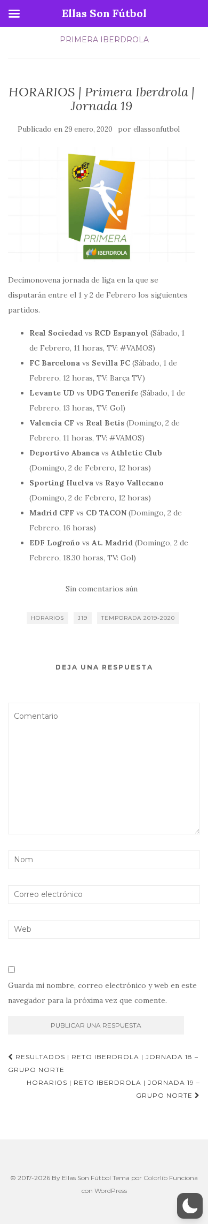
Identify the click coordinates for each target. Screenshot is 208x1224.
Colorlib (155, 1178)
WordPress (110, 1191)
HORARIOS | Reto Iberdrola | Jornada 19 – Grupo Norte (113, 1088)
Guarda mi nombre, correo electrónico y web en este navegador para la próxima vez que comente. (102, 992)
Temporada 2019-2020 (138, 617)
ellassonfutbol (156, 129)
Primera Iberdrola (104, 39)
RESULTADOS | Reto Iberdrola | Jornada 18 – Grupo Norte (103, 1063)
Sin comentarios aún (102, 589)
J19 (82, 617)
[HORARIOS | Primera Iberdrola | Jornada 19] (101, 204)
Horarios (47, 617)
